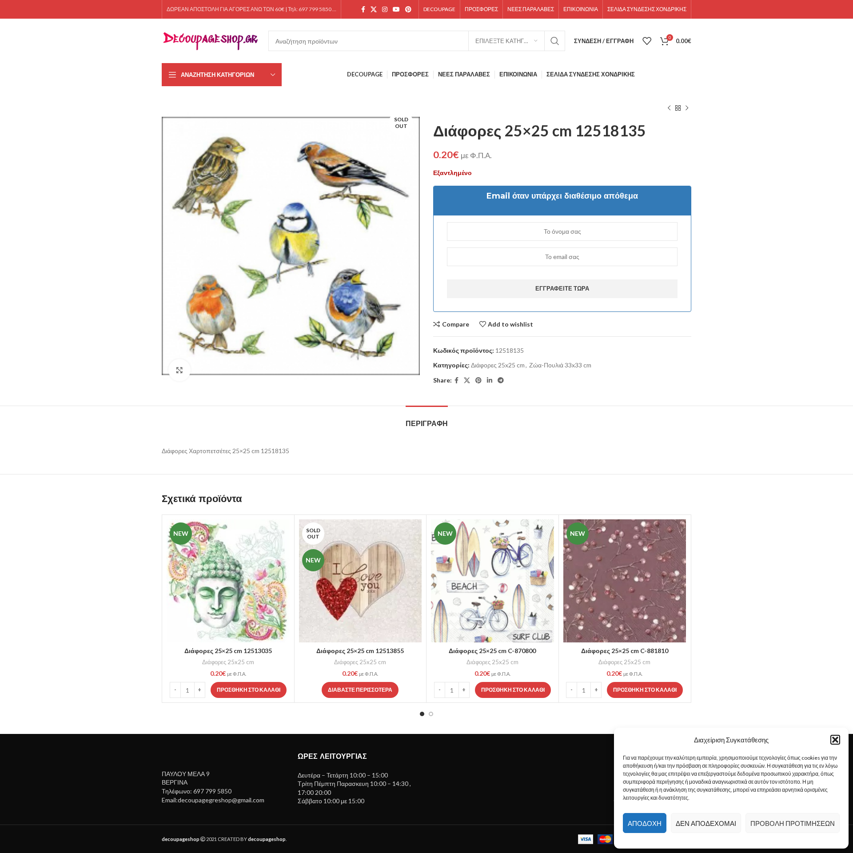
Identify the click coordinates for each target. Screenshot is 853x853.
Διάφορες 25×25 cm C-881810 (624, 650)
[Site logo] (210, 40)
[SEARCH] (555, 41)
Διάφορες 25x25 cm (498, 365)
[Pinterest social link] (408, 10)
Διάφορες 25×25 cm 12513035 (228, 650)
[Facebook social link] (363, 10)
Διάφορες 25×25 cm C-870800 (492, 650)
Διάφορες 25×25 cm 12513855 (360, 650)
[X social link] (373, 10)
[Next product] (686, 108)
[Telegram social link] (500, 381)
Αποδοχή (645, 823)
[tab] (427, 419)
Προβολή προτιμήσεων (792, 823)
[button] (835, 739)
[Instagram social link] (384, 10)
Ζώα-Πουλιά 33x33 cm (560, 365)
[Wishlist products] (647, 41)
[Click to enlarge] (179, 370)
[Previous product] (669, 108)
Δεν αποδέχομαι (706, 823)
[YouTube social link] (396, 10)
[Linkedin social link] (489, 381)
